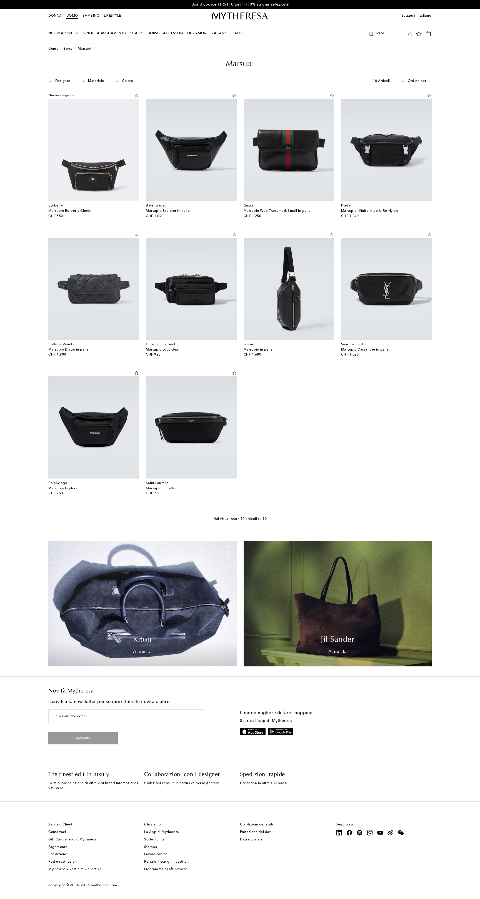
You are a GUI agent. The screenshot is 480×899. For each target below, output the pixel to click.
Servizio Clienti (60, 824)
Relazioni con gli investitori (166, 861)
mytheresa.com (104, 885)
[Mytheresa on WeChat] (401, 832)
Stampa (150, 847)
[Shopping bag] (428, 33)
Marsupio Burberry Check (69, 211)
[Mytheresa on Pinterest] (359, 832)
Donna (55, 15)
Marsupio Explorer (63, 488)
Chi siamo (152, 824)
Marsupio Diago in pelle (68, 349)
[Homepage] (240, 16)
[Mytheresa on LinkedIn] (339, 832)
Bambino (91, 15)
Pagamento (58, 847)
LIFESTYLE (112, 15)
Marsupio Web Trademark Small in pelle (277, 211)
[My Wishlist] (419, 33)
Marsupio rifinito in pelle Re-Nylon (369, 211)
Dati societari (251, 839)
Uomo (72, 15)
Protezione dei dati (256, 832)
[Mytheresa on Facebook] (349, 832)
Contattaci (57, 832)
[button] (371, 33)
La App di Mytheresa (161, 832)
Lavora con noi (156, 854)
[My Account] (410, 33)
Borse (68, 49)
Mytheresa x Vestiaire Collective (74, 869)
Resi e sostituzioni (63, 861)
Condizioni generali (256, 824)
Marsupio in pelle (258, 349)
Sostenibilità (154, 839)
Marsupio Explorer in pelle (168, 211)
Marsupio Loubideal (162, 349)
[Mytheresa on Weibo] (390, 832)
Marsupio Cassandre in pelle (365, 349)
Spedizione (57, 854)
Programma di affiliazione (166, 869)
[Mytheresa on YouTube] (380, 832)
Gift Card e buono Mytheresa (72, 839)
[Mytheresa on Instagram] (370, 832)
